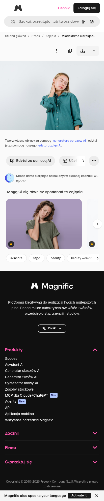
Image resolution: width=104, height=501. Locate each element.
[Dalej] (83, 161)
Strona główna (15, 36)
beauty (56, 258)
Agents (15, 401)
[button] (52, 329)
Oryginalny (34, 67)
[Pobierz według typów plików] (94, 51)
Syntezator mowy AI (21, 383)
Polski (52, 328)
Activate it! (79, 495)
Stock (36, 36)
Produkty (13, 349)
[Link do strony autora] (9, 178)
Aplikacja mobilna (19, 413)
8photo (21, 181)
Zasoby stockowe (19, 389)
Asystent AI (14, 364)
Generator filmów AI (21, 377)
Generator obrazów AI (22, 370)
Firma (10, 447)
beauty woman (81, 258)
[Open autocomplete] (11, 21)
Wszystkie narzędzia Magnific (29, 420)
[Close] (97, 496)
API (8, 407)
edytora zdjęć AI (49, 145)
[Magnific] (52, 287)
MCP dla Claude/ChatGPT (31, 395)
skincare (16, 258)
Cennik (64, 8)
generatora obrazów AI (69, 141)
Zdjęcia (51, 36)
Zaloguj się (86, 8)
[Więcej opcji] (56, 51)
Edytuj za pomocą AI (33, 160)
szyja (36, 258)
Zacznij (12, 433)
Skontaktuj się (18, 461)
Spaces (11, 358)
